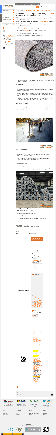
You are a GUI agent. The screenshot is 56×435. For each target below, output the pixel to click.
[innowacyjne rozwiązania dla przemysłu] (8, 402)
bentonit (33, 294)
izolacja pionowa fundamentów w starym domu (36, 334)
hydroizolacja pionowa (36, 346)
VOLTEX (23, 28)
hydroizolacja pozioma (36, 347)
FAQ (16, 10)
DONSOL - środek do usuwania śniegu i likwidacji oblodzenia (9, 36)
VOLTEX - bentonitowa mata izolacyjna (27, 227)
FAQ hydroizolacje (20, 10)
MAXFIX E (6, 30)
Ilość (17, 233)
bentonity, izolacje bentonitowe (36, 293)
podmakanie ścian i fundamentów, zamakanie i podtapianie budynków (37, 298)
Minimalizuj (2, 434)
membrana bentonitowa (37, 367)
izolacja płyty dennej (35, 305)
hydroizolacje (39, 306)
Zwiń (22, 434)
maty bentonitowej (44, 21)
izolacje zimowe (38, 292)
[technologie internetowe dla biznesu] (47, 401)
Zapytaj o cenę (18, 231)
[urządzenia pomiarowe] (21, 401)
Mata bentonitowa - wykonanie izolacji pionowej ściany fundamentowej (37, 10)
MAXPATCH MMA (8, 41)
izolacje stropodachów (36, 376)
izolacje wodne (39, 304)
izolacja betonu (35, 381)
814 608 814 (36, 230)
